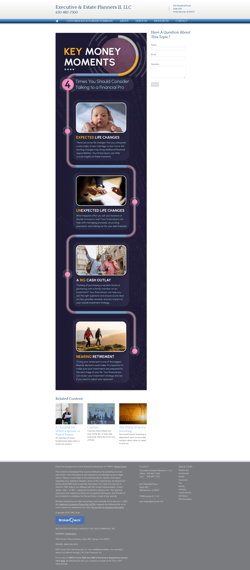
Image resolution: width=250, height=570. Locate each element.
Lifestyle (182, 489)
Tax (180, 483)
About (124, 21)
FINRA (68, 534)
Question (155, 64)
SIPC (74, 534)
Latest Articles (185, 492)
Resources (161, 21)
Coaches (93, 427)
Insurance (183, 480)
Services (141, 21)
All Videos (183, 496)
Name (154, 45)
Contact (182, 21)
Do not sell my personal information (107, 507)
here (63, 561)
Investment (184, 473)
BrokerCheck (120, 466)
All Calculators (185, 499)
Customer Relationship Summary (89, 21)
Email (153, 54)
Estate (181, 476)
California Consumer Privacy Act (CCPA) (77, 504)
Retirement (184, 470)
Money (182, 486)
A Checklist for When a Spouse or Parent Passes (68, 431)
